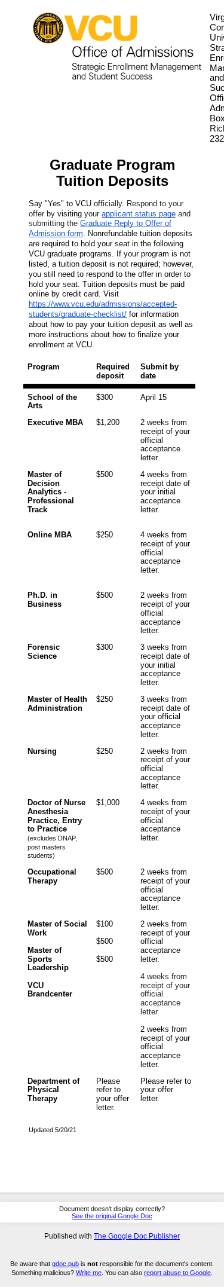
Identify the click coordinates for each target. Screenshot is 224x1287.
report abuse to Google (177, 1272)
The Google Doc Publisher (137, 1236)
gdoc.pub (65, 1263)
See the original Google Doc (112, 1215)
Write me (89, 1272)
